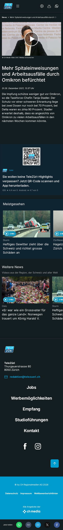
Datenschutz (11, 493)
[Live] (42, 6)
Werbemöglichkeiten (31, 398)
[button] (28, 525)
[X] (47, 525)
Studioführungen (31, 419)
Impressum (26, 493)
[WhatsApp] (19, 525)
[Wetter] (49, 6)
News (4, 17)
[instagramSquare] (38, 446)
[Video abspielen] (31, 39)
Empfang (31, 408)
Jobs (31, 387)
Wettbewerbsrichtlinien (46, 493)
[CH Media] (31, 511)
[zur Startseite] (8, 6)
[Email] (38, 525)
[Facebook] (57, 525)
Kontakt (31, 430)
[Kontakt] (56, 6)
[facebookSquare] (25, 446)
